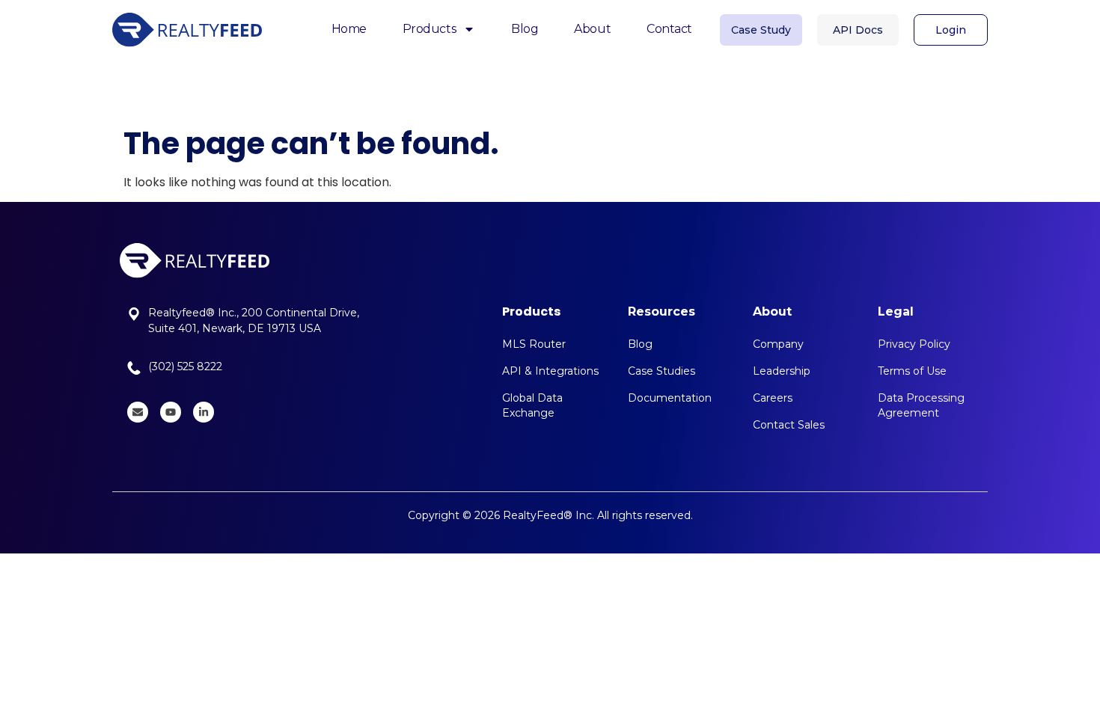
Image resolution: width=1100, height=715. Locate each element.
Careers (772, 398)
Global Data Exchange (532, 405)
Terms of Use (912, 371)
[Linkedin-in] (203, 412)
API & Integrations (550, 371)
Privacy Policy (914, 344)
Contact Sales (789, 425)
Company (778, 344)
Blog (524, 29)
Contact (669, 29)
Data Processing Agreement (921, 405)
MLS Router (534, 344)
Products (429, 29)
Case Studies (661, 371)
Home (349, 29)
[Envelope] (137, 412)
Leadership (781, 371)
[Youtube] (170, 412)
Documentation (670, 398)
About (592, 29)
